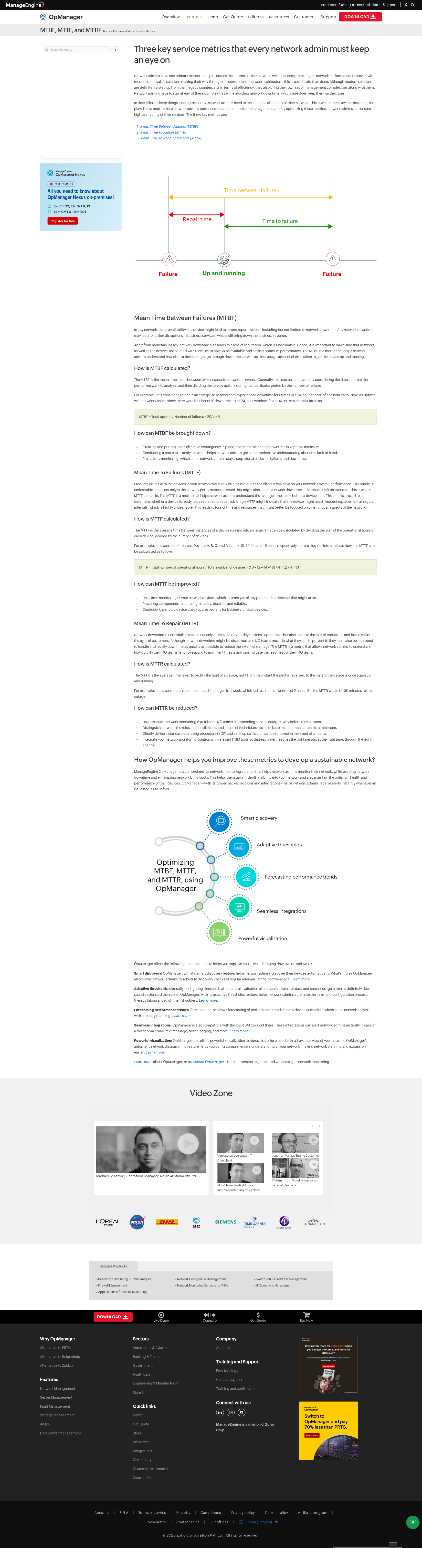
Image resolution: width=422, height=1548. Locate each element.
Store (343, 5)
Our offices (219, 1522)
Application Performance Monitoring (122, 1292)
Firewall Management (112, 1285)
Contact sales (188, 1522)
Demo (212, 17)
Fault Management (55, 1406)
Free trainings (227, 1371)
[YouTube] (241, 1412)
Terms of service (152, 1512)
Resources (279, 17)
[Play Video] (151, 1149)
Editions (256, 17)
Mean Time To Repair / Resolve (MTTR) (170, 138)
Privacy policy (243, 1512)
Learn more (300, 979)
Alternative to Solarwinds (60, 1357)
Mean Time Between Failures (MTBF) (169, 126)
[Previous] (312, 1126)
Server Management (56, 1397)
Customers (305, 17)
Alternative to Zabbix (56, 1365)
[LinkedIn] (220, 1412)
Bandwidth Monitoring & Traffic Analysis (124, 1279)
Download (356, 16)
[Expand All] (115, 49)
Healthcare (141, 1374)
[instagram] (231, 1412)
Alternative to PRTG (55, 1348)
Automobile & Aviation (150, 1348)
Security (183, 1512)
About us (223, 1348)
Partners (357, 5)
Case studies (143, 1478)
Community (142, 1460)
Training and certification (236, 1389)
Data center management (60, 1433)
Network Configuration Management (201, 1279)
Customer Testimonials (151, 1469)
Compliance (210, 1512)
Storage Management (57, 1415)
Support (329, 17)
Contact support (229, 1380)
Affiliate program (312, 1512)
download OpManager (206, 1062)
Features (193, 17)
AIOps (45, 1424)
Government (143, 1365)
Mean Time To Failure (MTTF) (163, 132)
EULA (123, 1512)
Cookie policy (276, 1512)
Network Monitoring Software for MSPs (202, 1285)
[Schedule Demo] (413, 1522)
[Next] (319, 1126)
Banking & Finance (147, 1357)
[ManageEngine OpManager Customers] (211, 1222)
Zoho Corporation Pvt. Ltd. (201, 1535)
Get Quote (233, 17)
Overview (171, 17)
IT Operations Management (274, 1285)
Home (107, 31)
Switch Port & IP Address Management (281, 1279)
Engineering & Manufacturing (156, 1383)
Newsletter (157, 1522)
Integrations (142, 1451)
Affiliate (374, 5)
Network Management (57, 1389)
